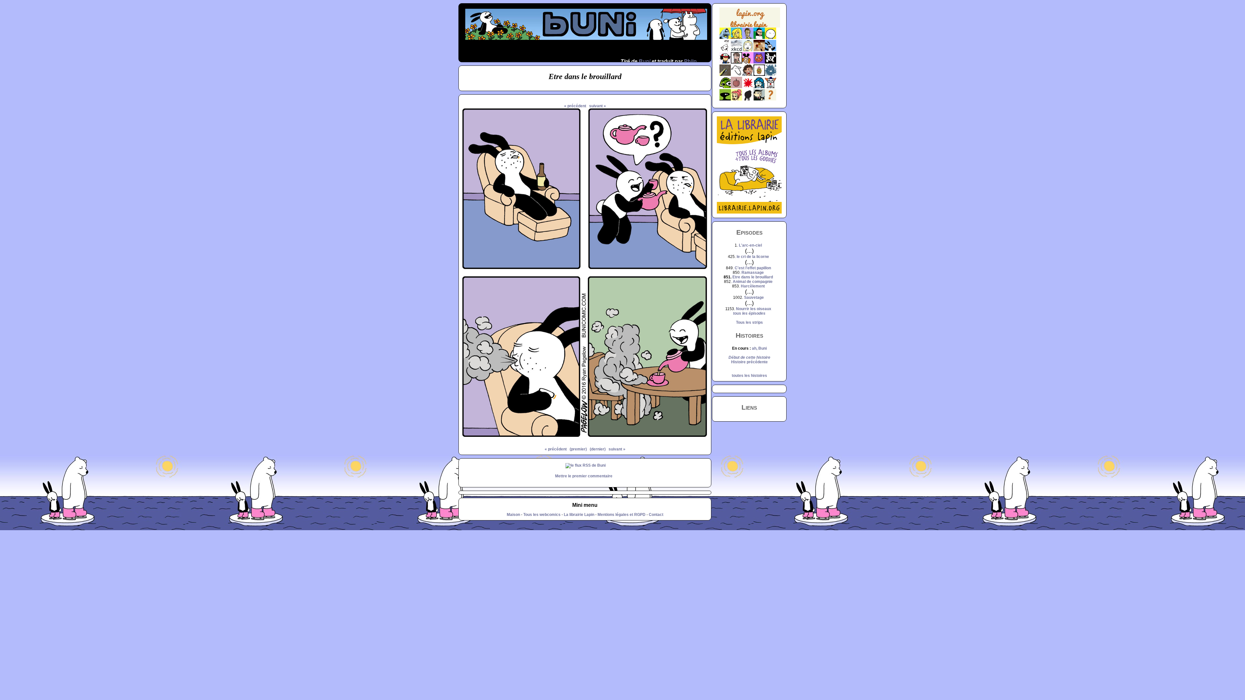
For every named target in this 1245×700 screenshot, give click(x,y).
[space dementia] (770, 62)
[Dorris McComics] (759, 62)
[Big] (759, 50)
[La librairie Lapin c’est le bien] (749, 212)
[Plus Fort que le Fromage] (736, 99)
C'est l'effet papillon (753, 268)
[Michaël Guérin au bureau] (747, 99)
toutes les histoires (749, 375)
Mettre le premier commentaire (583, 476)
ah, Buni (759, 348)
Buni (644, 61)
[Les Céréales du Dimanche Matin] (747, 37)
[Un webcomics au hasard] (770, 99)
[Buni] (770, 50)
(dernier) (598, 449)
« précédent (575, 106)
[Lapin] (725, 37)
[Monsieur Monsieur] (747, 87)
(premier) (578, 449)
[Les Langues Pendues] (725, 87)
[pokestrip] (725, 62)
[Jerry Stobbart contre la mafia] (759, 99)
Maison (513, 514)
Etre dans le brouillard (752, 277)
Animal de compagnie (753, 281)
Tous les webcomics (542, 514)
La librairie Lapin (579, 514)
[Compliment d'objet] (736, 87)
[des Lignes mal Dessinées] (747, 50)
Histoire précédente (749, 362)
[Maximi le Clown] (770, 87)
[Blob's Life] (725, 99)
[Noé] (725, 74)
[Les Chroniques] (759, 87)
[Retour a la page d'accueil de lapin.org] (749, 19)
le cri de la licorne (753, 256)
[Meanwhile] (770, 74)
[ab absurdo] (770, 37)
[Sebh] (759, 37)
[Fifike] (725, 50)
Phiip (690, 61)
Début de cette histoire (749, 357)
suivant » (597, 106)
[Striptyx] (747, 74)
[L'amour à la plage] (759, 74)
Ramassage (752, 272)
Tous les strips (749, 322)
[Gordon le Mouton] (736, 74)
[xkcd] (736, 50)
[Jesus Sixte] (736, 62)
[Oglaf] (736, 37)
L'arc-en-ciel (750, 245)
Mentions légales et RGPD (622, 514)
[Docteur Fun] (747, 62)
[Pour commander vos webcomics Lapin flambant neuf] (749, 27)
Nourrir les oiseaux (753, 309)
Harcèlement (753, 286)
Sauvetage (754, 297)
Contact (656, 514)
